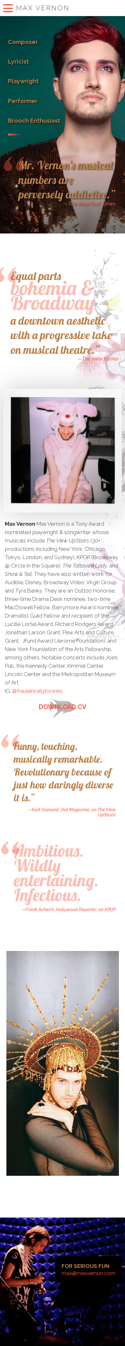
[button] (19, 1063)
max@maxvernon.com (88, 1273)
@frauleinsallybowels (37, 691)
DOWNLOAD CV (63, 707)
